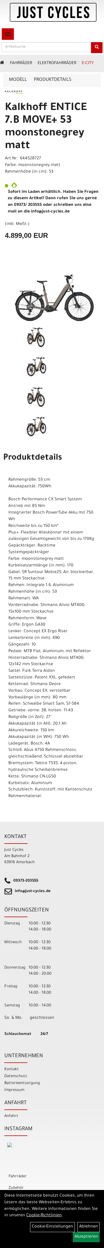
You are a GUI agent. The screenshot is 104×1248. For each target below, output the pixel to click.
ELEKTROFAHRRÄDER (57, 63)
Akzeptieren (86, 1237)
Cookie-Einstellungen (52, 1227)
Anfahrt (11, 1116)
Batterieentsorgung (22, 1083)
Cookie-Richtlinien (44, 1215)
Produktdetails (52, 80)
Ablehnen (88, 1227)
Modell (18, 80)
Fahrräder (21, 63)
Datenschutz (15, 1076)
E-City (88, 63)
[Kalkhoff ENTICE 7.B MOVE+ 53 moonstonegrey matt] (52, 295)
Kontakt (11, 1069)
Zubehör (16, 1188)
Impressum (14, 1090)
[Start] (2, 63)
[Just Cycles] (53, 12)
